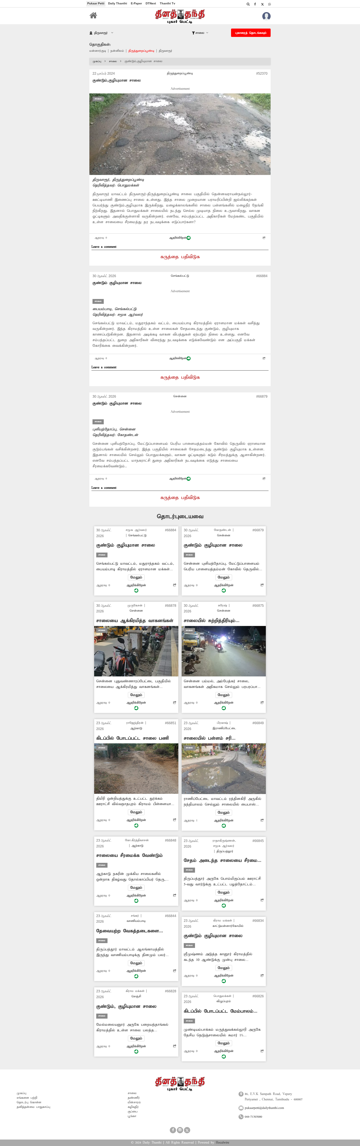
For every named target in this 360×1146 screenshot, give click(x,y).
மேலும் (136, 577)
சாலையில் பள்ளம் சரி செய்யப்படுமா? (207, 738)
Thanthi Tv (167, 3)
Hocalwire (222, 1143)
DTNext (151, 3)
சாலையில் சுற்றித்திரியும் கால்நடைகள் (209, 621)
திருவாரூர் (165, 51)
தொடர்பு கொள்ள (29, 1102)
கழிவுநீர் (133, 1107)
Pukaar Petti (95, 3)
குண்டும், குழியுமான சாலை (126, 1006)
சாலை (113, 61)
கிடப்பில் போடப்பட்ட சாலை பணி (132, 738)
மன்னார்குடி (97, 51)
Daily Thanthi (117, 3)
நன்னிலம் (117, 51)
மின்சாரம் (134, 1102)
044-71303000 (253, 1117)
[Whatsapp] (269, 4)
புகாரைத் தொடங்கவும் (250, 33)
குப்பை (133, 1111)
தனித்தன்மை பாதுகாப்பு (33, 1107)
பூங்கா (132, 1116)
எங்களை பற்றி (27, 1098)
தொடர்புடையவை (180, 516)
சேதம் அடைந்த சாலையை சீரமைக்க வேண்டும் (224, 861)
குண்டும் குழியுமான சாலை (117, 282)
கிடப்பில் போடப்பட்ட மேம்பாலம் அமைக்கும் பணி (218, 1011)
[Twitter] (262, 4)
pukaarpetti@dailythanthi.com (264, 1108)
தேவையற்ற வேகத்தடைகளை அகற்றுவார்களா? (127, 931)
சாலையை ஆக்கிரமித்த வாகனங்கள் (134, 621)
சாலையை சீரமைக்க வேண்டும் (129, 855)
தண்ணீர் (134, 1098)
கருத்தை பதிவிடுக (180, 257)
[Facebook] (255, 4)
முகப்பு (97, 61)
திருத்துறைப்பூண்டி (141, 51)
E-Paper (136, 3)
